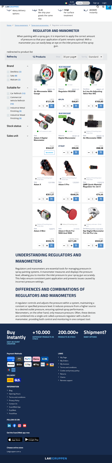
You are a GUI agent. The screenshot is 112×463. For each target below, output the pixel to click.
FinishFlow (13, 413)
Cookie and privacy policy (69, 370)
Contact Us (13, 404)
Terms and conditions (68, 367)
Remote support (66, 380)
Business (85, 3)
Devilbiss (15, 71)
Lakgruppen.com (13, 451)
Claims (62, 377)
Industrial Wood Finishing (17, 117)
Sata (13, 75)
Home (9, 25)
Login (104, 2)
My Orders (64, 361)
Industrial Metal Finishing (17, 109)
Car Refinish (17, 93)
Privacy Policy (14, 400)
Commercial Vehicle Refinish (17, 100)
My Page (63, 357)
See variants (49, 153)
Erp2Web (12, 410)
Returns (63, 374)
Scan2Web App (14, 407)
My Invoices (64, 364)
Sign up (96, 2)
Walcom (15, 79)
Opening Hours (14, 394)
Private (79, 3)
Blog (10, 390)
